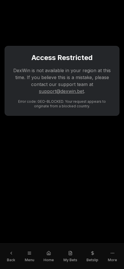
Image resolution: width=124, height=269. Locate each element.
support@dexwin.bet (61, 91)
